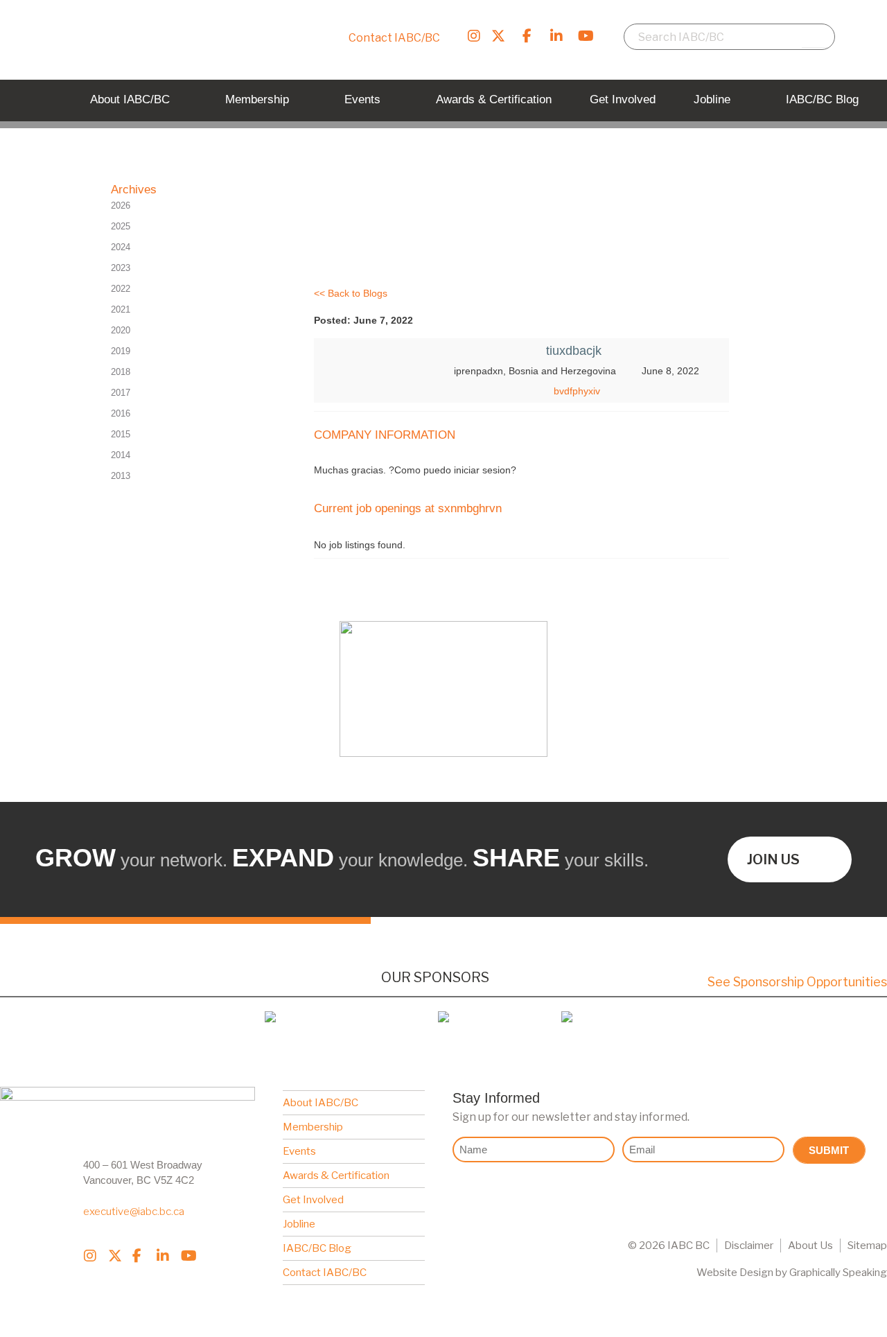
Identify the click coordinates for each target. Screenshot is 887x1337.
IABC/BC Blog (317, 1248)
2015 (120, 434)
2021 (120, 309)
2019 (120, 351)
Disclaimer (748, 1245)
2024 (120, 247)
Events (299, 1151)
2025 (120, 226)
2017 (120, 392)
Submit (829, 1150)
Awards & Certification (336, 1175)
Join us (773, 859)
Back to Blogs (357, 293)
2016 (120, 413)
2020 (120, 330)
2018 (120, 372)
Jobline (299, 1224)
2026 (120, 205)
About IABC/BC (320, 1102)
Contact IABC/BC (394, 37)
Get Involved (313, 1200)
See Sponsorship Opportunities (797, 982)
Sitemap (867, 1245)
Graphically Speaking (838, 1272)
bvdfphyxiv (577, 390)
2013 (120, 476)
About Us (810, 1245)
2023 (120, 268)
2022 (120, 288)
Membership (313, 1127)
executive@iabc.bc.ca (133, 1211)
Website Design (734, 1272)
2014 (120, 455)
